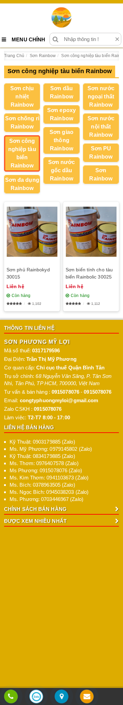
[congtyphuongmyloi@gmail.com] (87, 697)
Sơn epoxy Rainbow (61, 114)
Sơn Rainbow (100, 174)
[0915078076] (11, 697)
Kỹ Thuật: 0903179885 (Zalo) (42, 442)
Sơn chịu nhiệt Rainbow (22, 96)
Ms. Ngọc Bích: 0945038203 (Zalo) (49, 492)
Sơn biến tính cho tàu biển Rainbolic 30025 (89, 273)
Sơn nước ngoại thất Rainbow (100, 96)
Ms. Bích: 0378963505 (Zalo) (42, 485)
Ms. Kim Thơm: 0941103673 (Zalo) (49, 477)
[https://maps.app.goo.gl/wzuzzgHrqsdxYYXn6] (61, 697)
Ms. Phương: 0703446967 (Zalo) (46, 499)
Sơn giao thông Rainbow (61, 140)
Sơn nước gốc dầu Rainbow (61, 170)
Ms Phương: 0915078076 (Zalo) (46, 470)
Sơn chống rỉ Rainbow (22, 123)
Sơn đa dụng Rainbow (22, 184)
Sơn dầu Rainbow (61, 92)
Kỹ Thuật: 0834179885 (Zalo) (42, 456)
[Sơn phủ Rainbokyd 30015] (31, 231)
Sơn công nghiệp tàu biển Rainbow (22, 153)
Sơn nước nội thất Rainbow (100, 127)
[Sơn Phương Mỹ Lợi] (61, 17)
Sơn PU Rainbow (100, 153)
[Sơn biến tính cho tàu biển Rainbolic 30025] (91, 231)
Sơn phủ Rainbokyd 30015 (28, 273)
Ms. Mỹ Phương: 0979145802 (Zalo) (51, 449)
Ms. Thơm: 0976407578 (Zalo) (44, 463)
